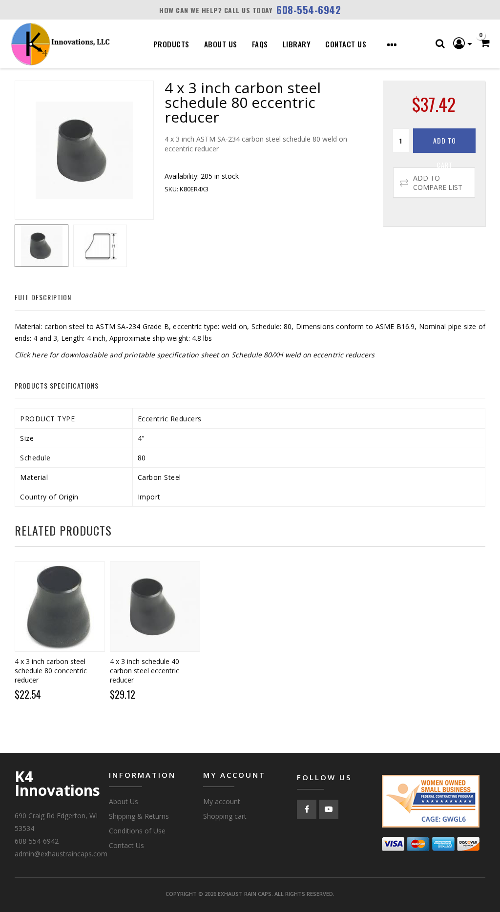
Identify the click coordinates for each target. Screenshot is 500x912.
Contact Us (345, 44)
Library (297, 44)
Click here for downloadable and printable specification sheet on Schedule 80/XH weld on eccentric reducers (195, 354)
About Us (220, 44)
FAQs (260, 44)
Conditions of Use (137, 830)
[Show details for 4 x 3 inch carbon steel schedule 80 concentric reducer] (60, 606)
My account (221, 801)
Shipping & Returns (139, 816)
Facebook (306, 809)
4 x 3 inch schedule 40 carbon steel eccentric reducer (144, 670)
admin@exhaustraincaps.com (61, 853)
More (387, 45)
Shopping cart (225, 816)
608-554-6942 (308, 9)
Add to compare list (437, 182)
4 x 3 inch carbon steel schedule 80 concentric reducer (51, 670)
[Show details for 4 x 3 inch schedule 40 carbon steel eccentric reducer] (155, 606)
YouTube (328, 809)
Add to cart (444, 144)
